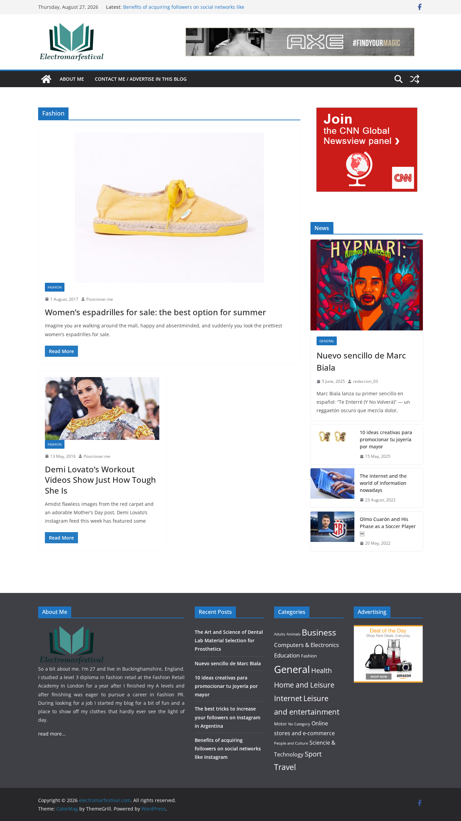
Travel (285, 767)
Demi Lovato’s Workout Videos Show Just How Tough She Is (100, 480)
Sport (313, 753)
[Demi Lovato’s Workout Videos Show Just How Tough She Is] (102, 408)
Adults (279, 634)
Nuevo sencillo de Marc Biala (361, 361)
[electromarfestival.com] (46, 79)
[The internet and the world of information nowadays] (332, 488)
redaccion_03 (365, 381)
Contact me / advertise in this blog (141, 79)
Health (321, 670)
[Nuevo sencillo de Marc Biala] (366, 285)
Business (319, 632)
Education (287, 655)
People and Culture (291, 743)
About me (72, 79)
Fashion (55, 287)
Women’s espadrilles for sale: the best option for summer (155, 312)
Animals (293, 634)
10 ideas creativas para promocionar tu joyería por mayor (386, 439)
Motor (280, 724)
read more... (52, 733)
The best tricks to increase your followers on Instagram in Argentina (227, 717)
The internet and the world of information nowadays (383, 483)
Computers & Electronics (306, 645)
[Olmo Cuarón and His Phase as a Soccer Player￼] (332, 531)
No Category (299, 724)
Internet (288, 698)
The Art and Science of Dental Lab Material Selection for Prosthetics (229, 640)
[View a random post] (415, 79)
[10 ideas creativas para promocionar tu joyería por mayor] (332, 444)
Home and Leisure (304, 685)
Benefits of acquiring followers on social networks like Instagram (228, 748)
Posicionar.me (99, 299)
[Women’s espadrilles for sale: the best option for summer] (169, 207)
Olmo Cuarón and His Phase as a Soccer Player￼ (388, 526)
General (326, 341)
